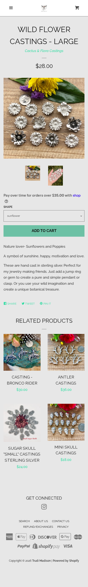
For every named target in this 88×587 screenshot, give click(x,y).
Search (24, 521)
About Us (41, 521)
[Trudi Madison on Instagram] (44, 508)
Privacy (63, 526)
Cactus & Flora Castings (44, 51)
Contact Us (60, 521)
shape (8, 207)
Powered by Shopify (66, 560)
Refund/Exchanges (38, 526)
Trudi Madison (41, 560)
